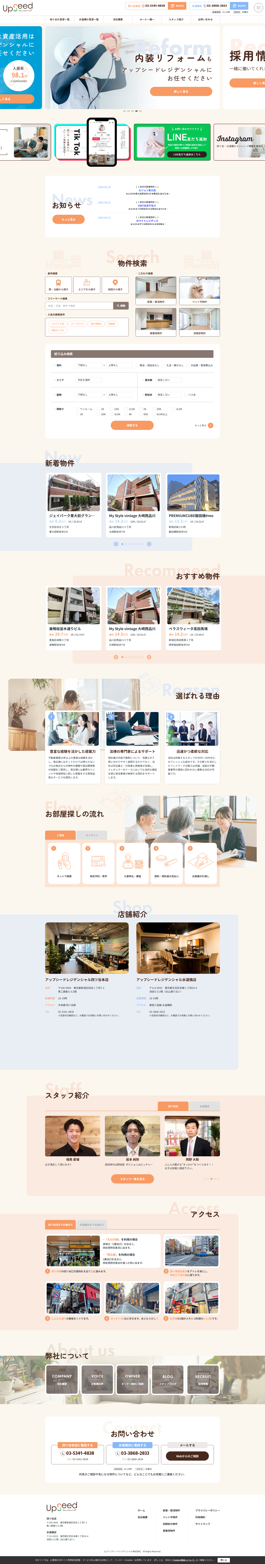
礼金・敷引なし (175, 365)
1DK (116, 409)
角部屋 (111, 323)
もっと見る (68, 219)
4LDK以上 (162, 414)
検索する (132, 425)
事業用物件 (169, 1530)
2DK (159, 409)
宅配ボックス (57, 330)
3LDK (117, 414)
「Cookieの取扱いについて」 (183, 1560)
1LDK (132, 409)
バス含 (192, 394)
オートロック (77, 323)
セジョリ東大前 (147, 190)
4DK (145, 414)
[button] (124, 111)
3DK (103, 414)
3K (81, 414)
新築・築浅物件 (171, 1510)
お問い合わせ (205, 19)
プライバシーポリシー (207, 1510)
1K (102, 409)
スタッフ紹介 (176, 19)
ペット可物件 (170, 1517)
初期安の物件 (170, 1524)
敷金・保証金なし (149, 365)
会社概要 (118, 19)
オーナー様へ (147, 19)
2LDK (179, 409)
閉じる (224, 1560)
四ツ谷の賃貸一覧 (59, 19)
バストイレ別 (57, 323)
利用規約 (200, 1517)
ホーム (141, 1510)
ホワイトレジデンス (147, 221)
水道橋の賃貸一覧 (89, 19)
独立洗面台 (96, 323)
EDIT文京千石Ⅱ (147, 205)
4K (130, 414)
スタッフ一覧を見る (132, 1179)
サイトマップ (202, 1524)
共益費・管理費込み (202, 365)
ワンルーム (86, 409)
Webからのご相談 (187, 1456)
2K (144, 409)
